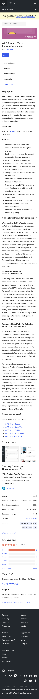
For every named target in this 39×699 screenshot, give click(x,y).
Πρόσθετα (24, 622)
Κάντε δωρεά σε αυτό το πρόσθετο (16, 602)
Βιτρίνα (23, 615)
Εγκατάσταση (9, 74)
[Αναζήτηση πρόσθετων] (24, 24)
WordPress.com (8, 650)
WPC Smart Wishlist (12, 430)
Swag (24, 644)
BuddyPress (6, 661)
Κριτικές (7, 68)
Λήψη (5, 55)
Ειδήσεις (5, 619)
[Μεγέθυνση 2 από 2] (34, 448)
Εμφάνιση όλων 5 (31, 518)
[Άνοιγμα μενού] (35, 3)
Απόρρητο (6, 626)
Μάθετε (5, 633)
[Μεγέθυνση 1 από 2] (16, 448)
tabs (34, 523)
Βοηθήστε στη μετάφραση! (25, 17)
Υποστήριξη (8, 84)
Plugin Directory (7, 9)
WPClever (9, 49)
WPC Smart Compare (13, 424)
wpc (34, 527)
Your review (6, 568)
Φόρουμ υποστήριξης (10, 584)
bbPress (5, 658)
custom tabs (24, 523)
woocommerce (27, 527)
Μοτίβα (23, 626)
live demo (12, 131)
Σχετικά (5, 615)
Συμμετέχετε (26, 633)
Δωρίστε (24, 640)
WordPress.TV (7, 644)
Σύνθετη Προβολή (9, 533)
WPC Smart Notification (14, 433)
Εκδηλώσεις (25, 636)
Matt (4, 654)
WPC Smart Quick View (14, 427)
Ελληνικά (10, 671)
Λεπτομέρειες (9, 63)
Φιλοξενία (6, 622)
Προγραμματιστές (9, 640)
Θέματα (24, 619)
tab (31, 523)
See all (34, 568)
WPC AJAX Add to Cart (14, 436)
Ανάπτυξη (8, 79)
